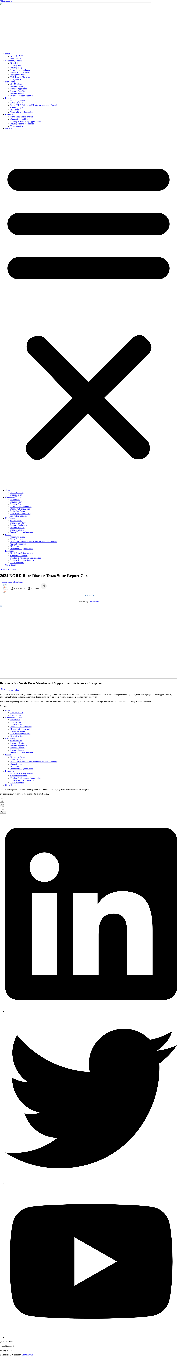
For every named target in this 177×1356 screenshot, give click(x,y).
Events (8, 98)
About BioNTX (16, 56)
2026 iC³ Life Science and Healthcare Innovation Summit (33, 105)
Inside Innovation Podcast (20, 70)
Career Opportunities (18, 119)
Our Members (16, 84)
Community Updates (13, 61)
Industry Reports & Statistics (22, 124)
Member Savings (17, 93)
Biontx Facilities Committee (21, 96)
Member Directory (18, 86)
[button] (88, 309)
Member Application (18, 89)
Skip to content (6, 1)
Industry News (16, 65)
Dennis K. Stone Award (20, 72)
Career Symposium (18, 107)
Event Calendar (16, 103)
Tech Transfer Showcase (20, 77)
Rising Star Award (17, 75)
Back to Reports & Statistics (12, 582)
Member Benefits (17, 91)
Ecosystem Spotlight (18, 79)
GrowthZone (94, 602)
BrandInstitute (27, 1355)
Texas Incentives (17, 126)
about (7, 54)
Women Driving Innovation (21, 112)
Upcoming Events (17, 100)
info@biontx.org (7, 1346)
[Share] (44, 586)
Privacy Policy (6, 1350)
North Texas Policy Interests (21, 117)
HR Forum (14, 110)
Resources (9, 114)
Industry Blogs (16, 68)
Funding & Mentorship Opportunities (25, 121)
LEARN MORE (88, 595)
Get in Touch (10, 128)
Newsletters (15, 63)
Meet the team (16, 58)
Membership (10, 82)
